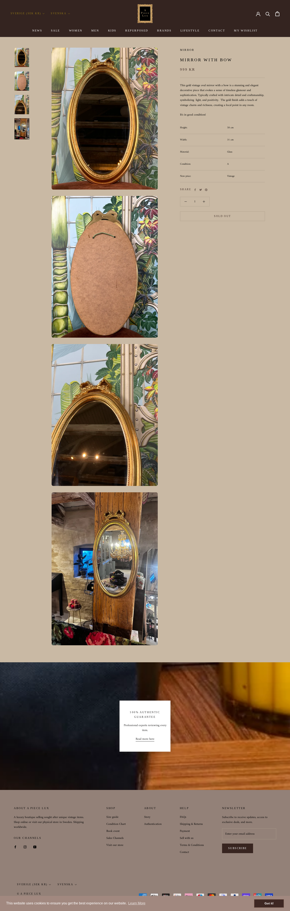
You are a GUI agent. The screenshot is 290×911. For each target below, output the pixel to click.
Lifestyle (190, 30)
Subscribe (237, 848)
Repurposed (136, 30)
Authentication (153, 824)
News (37, 30)
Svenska (58, 13)
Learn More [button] (136, 903)
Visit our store (114, 845)
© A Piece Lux (29, 893)
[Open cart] (277, 13)
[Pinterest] (206, 189)
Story (147, 817)
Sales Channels (115, 838)
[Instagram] (25, 846)
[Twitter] (200, 189)
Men (95, 30)
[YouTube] (34, 846)
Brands (164, 30)
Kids (112, 30)
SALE (55, 30)
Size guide (112, 817)
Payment (185, 831)
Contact (216, 30)
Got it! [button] (269, 903)
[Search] (268, 13)
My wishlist (246, 30)
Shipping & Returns (191, 824)
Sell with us (186, 838)
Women (75, 30)
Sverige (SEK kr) (26, 13)
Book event (113, 831)
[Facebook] (195, 189)
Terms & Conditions (192, 845)
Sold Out (222, 216)
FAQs (183, 817)
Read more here (145, 739)
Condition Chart (116, 824)
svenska (65, 884)
